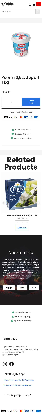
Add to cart (31, 101)
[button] (38, 4)
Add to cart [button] (22, 228)
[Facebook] (11, 364)
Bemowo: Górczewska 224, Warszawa (19, 380)
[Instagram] (5, 364)
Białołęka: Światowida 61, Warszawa (17, 385)
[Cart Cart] (29, 5)
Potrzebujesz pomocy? (17, 395)
